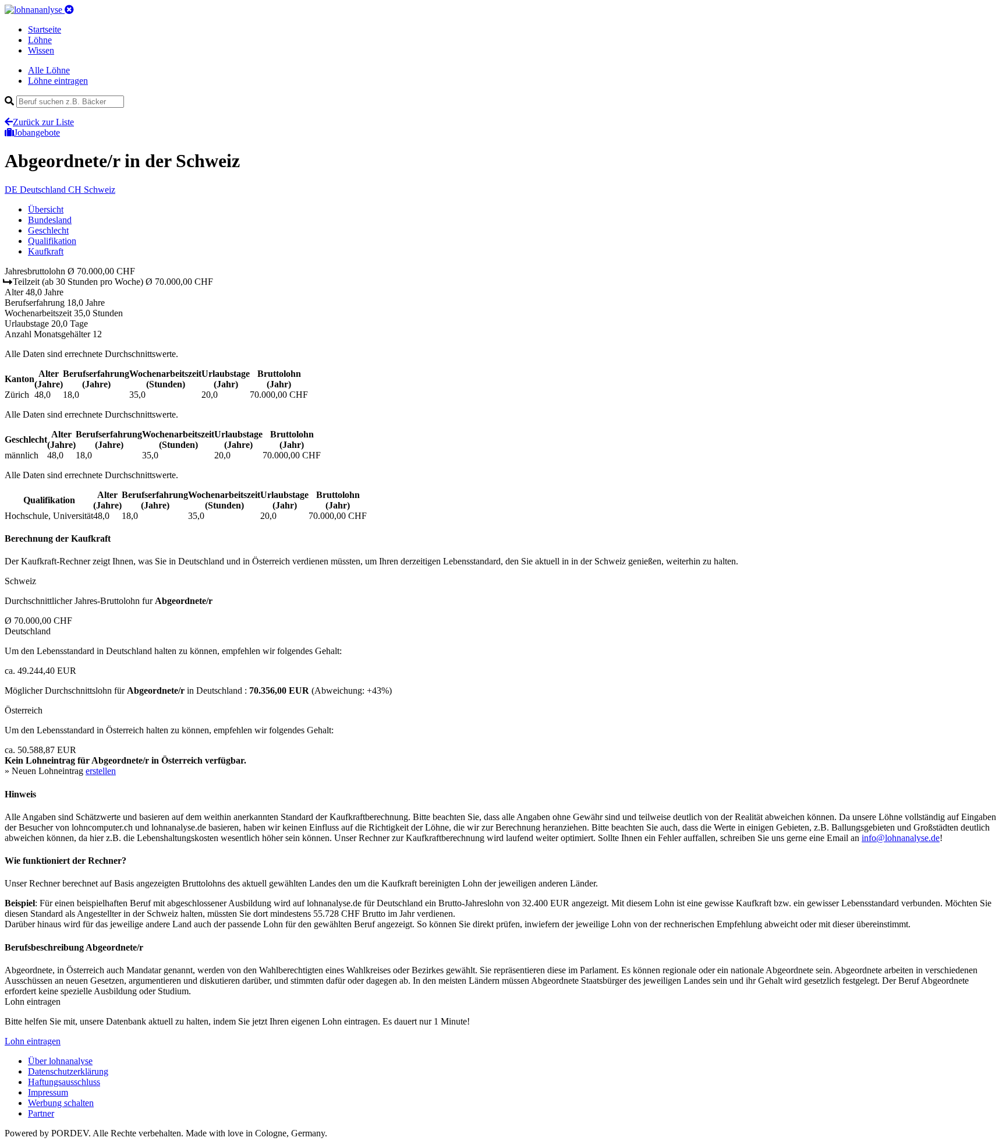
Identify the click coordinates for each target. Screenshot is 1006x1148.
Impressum (48, 1092)
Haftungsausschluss (64, 1082)
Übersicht (45, 209)
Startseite (44, 29)
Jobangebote (37, 132)
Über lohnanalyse (60, 1061)
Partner (41, 1113)
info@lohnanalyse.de (901, 838)
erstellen (101, 771)
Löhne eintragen (58, 81)
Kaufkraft (45, 251)
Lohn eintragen (33, 1041)
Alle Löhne (49, 70)
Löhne (40, 40)
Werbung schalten (61, 1103)
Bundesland (50, 220)
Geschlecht (48, 230)
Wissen (41, 50)
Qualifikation (52, 241)
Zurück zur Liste (43, 122)
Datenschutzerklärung (68, 1071)
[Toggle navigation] (69, 10)
